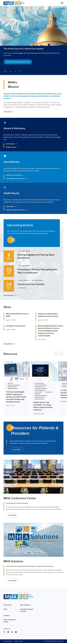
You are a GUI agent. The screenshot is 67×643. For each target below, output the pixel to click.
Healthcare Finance (40, 386)
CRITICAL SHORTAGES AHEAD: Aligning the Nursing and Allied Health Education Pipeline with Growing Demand (16, 397)
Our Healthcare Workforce (15, 179)
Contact (7, 615)
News (5, 609)
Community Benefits (40, 385)
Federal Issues (11, 147)
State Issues (10, 144)
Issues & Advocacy (14, 128)
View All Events (9, 295)
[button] (56, 353)
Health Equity (11, 193)
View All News (8, 344)
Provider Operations (40, 390)
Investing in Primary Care (15, 326)
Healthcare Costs (39, 397)
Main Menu (62, 3)
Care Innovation (39, 383)
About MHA (7, 605)
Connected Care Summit (31, 284)
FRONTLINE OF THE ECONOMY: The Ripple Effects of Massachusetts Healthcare (42, 406)
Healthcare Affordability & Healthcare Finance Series (48, 314)
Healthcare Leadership (14, 385)
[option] (33, 37)
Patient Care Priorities (13, 175)
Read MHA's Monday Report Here (17, 62)
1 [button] (5, 71)
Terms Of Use (18, 641)
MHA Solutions (25, 605)
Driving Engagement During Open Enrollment (36, 256)
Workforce (10, 383)
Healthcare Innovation (41, 388)
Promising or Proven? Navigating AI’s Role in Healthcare (38, 271)
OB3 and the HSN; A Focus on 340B (17, 314)
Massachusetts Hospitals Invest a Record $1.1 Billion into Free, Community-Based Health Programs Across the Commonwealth (50, 331)
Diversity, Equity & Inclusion (15, 210)
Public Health (38, 392)
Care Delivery (11, 162)
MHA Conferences (24, 280)
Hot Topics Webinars (24, 251)
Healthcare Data (12, 386)
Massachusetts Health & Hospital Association (14, 3)
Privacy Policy (8, 641)
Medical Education (13, 388)
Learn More (7, 112)
